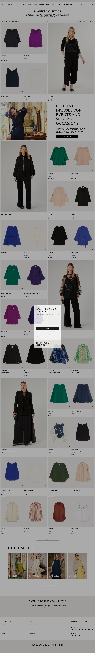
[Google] (37, 336)
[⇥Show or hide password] (58, 322)
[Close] (59, 306)
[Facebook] (41, 336)
